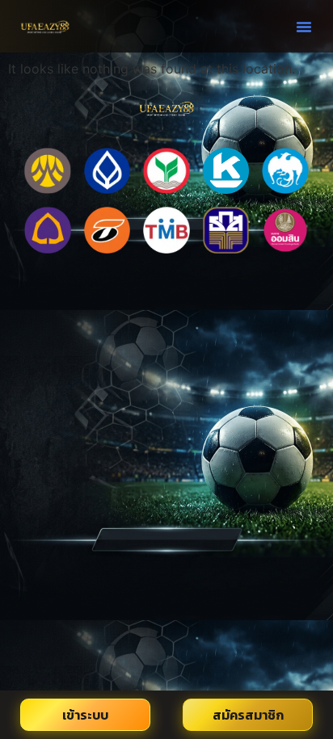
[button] (304, 27)
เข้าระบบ (85, 714)
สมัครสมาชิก (248, 714)
